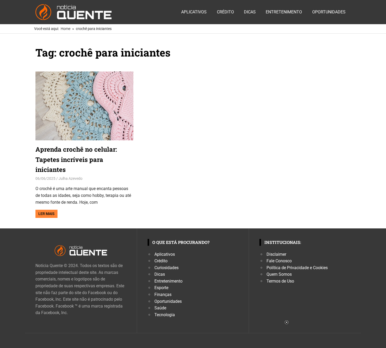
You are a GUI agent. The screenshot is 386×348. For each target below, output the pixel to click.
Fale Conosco (279, 260)
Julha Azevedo (70, 178)
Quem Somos (279, 274)
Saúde (160, 307)
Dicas (250, 11)
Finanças (162, 294)
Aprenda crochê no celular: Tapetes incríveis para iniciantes (76, 159)
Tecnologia (164, 314)
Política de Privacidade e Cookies (297, 267)
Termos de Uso (280, 281)
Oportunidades (329, 11)
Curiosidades (166, 267)
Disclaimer (276, 254)
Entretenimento (284, 11)
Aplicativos (194, 11)
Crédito (225, 11)
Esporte (161, 287)
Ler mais (46, 214)
